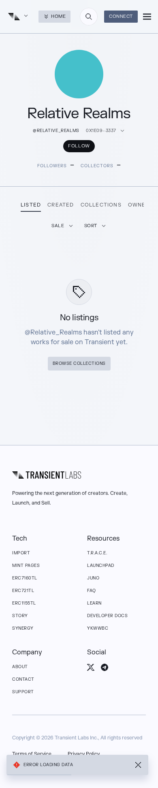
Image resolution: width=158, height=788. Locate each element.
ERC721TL (23, 590)
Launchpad (100, 565)
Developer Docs (107, 615)
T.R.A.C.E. (97, 553)
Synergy (23, 628)
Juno (93, 578)
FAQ (91, 590)
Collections (101, 205)
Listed (31, 205)
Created (60, 205)
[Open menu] (147, 17)
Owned (139, 205)
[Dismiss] (138, 765)
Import (21, 553)
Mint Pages (26, 565)
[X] (90, 667)
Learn (94, 603)
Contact (23, 679)
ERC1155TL (24, 603)
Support (23, 691)
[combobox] (89, 17)
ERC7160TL (24, 578)
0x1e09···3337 (101, 130)
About (20, 666)
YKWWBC (97, 628)
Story (20, 615)
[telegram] (104, 667)
